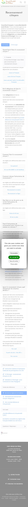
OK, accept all (14, 257)
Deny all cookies (14, 261)
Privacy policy (14, 264)
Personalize (14, 253)
